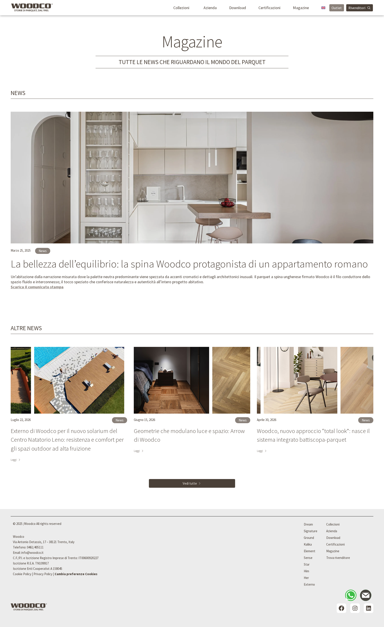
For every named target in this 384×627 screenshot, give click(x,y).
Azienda (210, 7)
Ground (309, 538)
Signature (310, 531)
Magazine (301, 7)
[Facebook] (341, 608)
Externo (309, 584)
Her (306, 578)
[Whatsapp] (350, 595)
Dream (308, 524)
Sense (308, 558)
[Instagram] (355, 608)
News (18, 93)
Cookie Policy (22, 574)
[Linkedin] (368, 608)
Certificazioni (269, 7)
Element (309, 551)
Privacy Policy (43, 574)
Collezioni (181, 7)
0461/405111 (35, 547)
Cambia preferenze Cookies (76, 574)
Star (307, 564)
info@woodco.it (32, 552)
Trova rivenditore (338, 558)
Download (237, 7)
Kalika (308, 544)
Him (306, 571)
